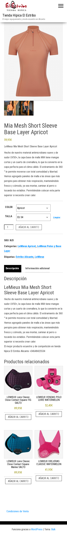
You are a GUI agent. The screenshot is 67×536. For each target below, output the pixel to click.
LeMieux (39, 256)
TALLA (8, 216)
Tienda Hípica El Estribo (19, 15)
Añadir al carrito (29, 227)
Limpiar (56, 217)
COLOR (9, 207)
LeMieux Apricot (27, 246)
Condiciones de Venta (18, 511)
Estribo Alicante (25, 256)
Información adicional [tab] (37, 268)
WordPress (36, 529)
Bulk (53, 529)
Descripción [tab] (12, 268)
